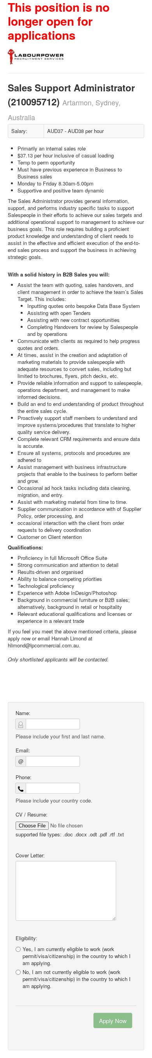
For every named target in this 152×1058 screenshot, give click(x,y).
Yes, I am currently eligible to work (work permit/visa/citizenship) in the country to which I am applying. (77, 956)
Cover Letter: (30, 855)
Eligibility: (26, 938)
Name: (23, 713)
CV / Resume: (32, 814)
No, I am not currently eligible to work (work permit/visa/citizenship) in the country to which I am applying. (77, 979)
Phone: (24, 777)
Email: (23, 750)
